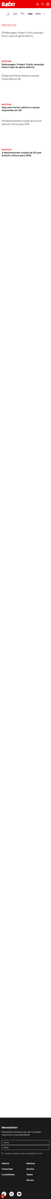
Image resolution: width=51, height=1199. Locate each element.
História (5, 1163)
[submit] (47, 1147)
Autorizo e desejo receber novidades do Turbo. (24, 1153)
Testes (29, 1174)
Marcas (29, 1180)
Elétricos (30, 1163)
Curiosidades (8, 1174)
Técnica (30, 1169)
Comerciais (7, 1169)
